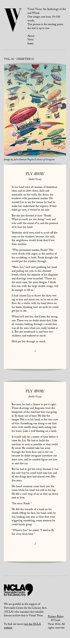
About (30, 36)
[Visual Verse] (13, 20)
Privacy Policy (56, 616)
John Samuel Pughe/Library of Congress (34, 160)
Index (30, 44)
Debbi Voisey (35, 179)
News (30, 40)
